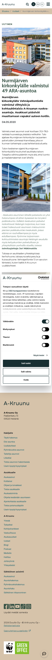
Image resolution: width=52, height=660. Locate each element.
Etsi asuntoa (9, 441)
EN (38, 4)
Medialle (7, 553)
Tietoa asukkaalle (12, 489)
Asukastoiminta (11, 493)
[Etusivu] (8, 4)
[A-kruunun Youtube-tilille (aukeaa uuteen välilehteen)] (17, 605)
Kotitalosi (8, 481)
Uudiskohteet (10, 445)
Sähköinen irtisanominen (15, 592)
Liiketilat (7, 457)
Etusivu (5, 11)
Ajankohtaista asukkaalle (15, 501)
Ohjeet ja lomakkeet (13, 485)
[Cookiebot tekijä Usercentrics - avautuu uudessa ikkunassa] (38, 278)
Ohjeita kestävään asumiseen (17, 497)
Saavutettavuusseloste (16, 631)
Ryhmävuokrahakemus (14, 584)
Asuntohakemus (11, 580)
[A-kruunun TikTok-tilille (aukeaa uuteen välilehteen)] (23, 605)
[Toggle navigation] (48, 4)
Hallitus (7, 557)
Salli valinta (26, 372)
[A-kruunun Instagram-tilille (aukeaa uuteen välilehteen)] (30, 605)
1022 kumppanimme (17, 291)
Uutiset (15, 11)
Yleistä (7, 520)
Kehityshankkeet (11, 528)
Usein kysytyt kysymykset (15, 465)
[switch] (45, 329)
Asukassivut (9, 477)
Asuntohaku (9, 588)
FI (33, 4)
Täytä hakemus (10, 437)
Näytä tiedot (38, 355)
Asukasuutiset (10, 536)
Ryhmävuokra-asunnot (14, 449)
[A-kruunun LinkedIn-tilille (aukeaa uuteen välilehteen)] (11, 605)
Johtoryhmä (9, 561)
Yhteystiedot (9, 565)
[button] (44, 653)
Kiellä (26, 380)
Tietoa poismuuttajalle (14, 505)
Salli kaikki (26, 363)
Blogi (6, 544)
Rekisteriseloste (12, 625)
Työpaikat (8, 524)
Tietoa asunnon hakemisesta (17, 461)
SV (42, 4)
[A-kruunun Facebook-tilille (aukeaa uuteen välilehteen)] (6, 605)
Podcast (7, 548)
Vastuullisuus (10, 532)
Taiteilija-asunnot (11, 453)
